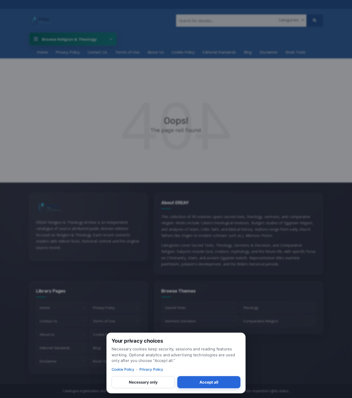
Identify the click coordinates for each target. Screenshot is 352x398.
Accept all (208, 382)
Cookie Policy (123, 369)
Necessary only (143, 382)
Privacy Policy (151, 369)
